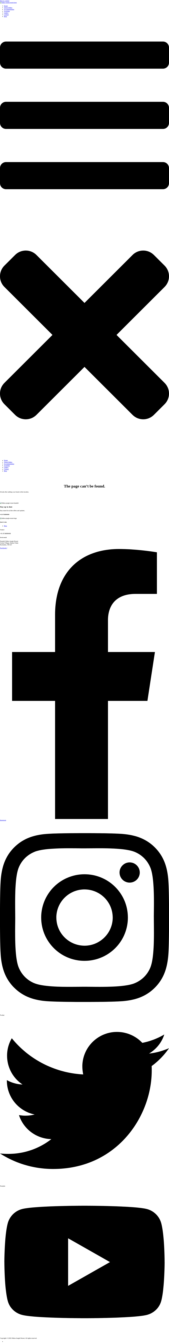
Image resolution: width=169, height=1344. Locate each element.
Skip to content (4, 1)
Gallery (6, 13)
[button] (84, 238)
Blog (5, 16)
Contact (6, 15)
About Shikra (8, 7)
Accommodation (9, 9)
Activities (7, 11)
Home (6, 6)
